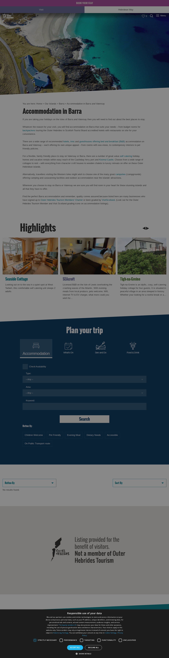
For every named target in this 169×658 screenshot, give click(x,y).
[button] (84, 653)
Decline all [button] (93, 647)
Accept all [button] (75, 647)
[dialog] (84, 633)
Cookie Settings (111, 633)
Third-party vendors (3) (67, 625)
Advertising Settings (60, 633)
